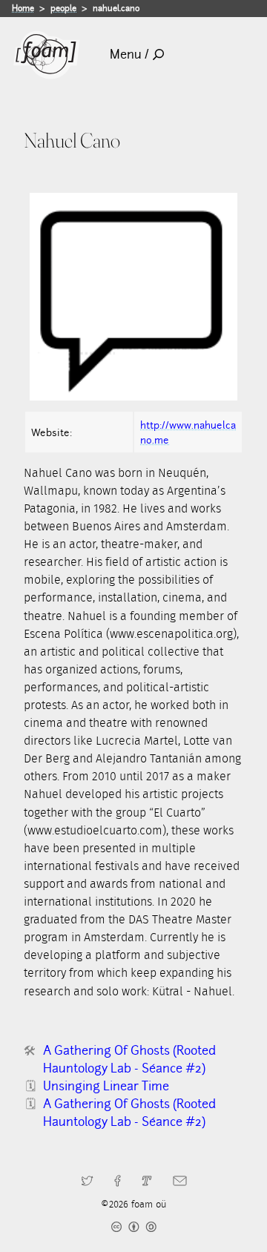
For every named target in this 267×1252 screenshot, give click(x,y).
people (63, 8)
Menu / (129, 54)
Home (23, 8)
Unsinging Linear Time (106, 1086)
